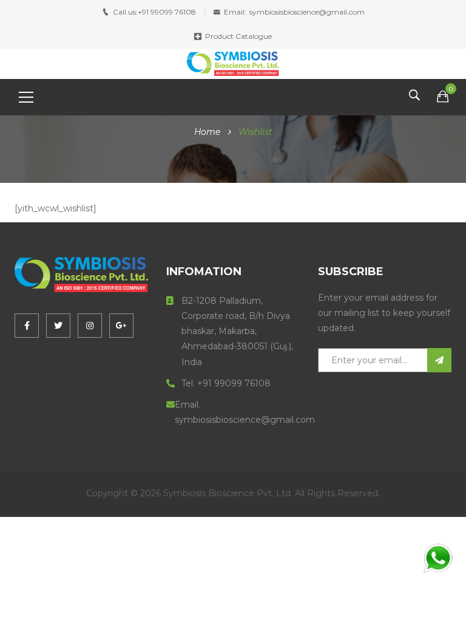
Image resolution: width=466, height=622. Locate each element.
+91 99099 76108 (167, 11)
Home (207, 131)
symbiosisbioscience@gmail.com (307, 11)
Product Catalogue (238, 36)
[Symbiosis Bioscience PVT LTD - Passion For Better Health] (233, 63)
